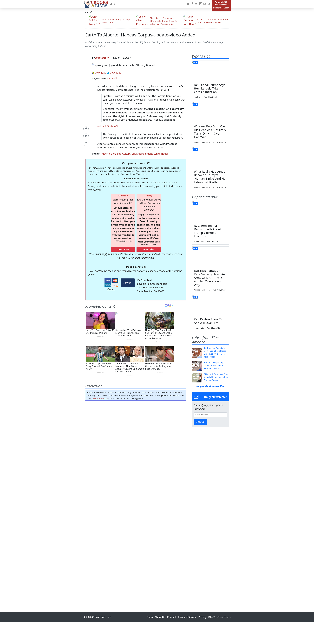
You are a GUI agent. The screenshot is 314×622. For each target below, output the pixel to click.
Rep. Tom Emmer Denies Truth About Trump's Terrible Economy (207, 230)
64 (194, 62)
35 (194, 149)
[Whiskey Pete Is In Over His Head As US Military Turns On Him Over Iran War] (210, 112)
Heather (197, 97)
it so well (112, 78)
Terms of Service (100, 398)
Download (100, 72)
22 (194, 203)
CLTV (112, 3)
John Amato (102, 57)
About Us (160, 617)
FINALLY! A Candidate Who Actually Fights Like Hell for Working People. (216, 377)
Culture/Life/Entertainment (137, 153)
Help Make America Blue (210, 386)
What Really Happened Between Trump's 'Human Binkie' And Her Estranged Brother (210, 176)
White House (161, 153)
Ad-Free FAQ (123, 257)
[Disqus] (135, 499)
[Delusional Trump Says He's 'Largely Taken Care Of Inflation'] (210, 71)
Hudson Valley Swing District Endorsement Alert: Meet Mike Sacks (214, 365)
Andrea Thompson (202, 142)
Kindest (111, 289)
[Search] (208, 4)
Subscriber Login (221, 8)
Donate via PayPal (128, 282)
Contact (171, 617)
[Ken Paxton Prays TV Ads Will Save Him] (210, 305)
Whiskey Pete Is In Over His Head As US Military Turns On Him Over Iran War (210, 131)
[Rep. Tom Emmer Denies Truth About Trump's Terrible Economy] (210, 211)
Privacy (202, 617)
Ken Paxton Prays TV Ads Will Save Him (208, 321)
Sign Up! (200, 422)
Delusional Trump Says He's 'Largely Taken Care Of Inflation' (209, 88)
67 (194, 104)
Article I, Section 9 (107, 126)
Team (150, 617)
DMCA (212, 617)
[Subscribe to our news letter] (204, 4)
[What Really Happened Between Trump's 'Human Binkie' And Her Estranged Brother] (210, 157)
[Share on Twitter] (86, 135)
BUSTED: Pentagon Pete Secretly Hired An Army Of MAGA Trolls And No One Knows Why (209, 278)
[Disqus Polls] (136, 434)
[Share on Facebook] (86, 128)
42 (194, 297)
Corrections (224, 617)
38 (194, 248)
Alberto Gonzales (111, 153)
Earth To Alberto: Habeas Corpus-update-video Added (140, 35)
